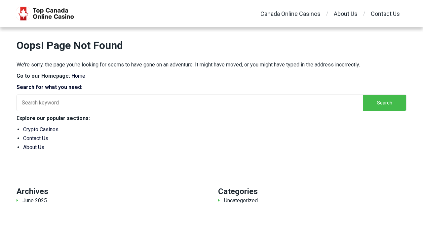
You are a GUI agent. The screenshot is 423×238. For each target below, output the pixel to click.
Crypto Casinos (40, 129)
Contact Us (385, 13)
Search (384, 103)
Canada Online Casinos (290, 13)
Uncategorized (241, 200)
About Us (346, 13)
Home (78, 76)
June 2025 (34, 200)
